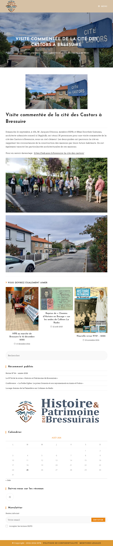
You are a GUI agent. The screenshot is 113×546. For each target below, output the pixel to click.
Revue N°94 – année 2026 (17, 373)
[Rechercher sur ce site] (56, 355)
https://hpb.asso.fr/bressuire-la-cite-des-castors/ (59, 153)
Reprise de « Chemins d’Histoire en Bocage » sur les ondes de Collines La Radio (56, 318)
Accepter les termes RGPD (20, 526)
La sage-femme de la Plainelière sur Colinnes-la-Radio (29, 388)
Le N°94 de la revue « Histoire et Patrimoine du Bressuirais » (32, 378)
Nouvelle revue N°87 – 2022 (91, 336)
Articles (36, 53)
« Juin (8, 480)
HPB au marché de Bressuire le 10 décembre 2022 (22, 337)
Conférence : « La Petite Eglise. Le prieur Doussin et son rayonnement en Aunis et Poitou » (44, 383)
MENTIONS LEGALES (90, 543)
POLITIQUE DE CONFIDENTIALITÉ (60, 543)
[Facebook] (10, 497)
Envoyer (98, 520)
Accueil (27, 53)
